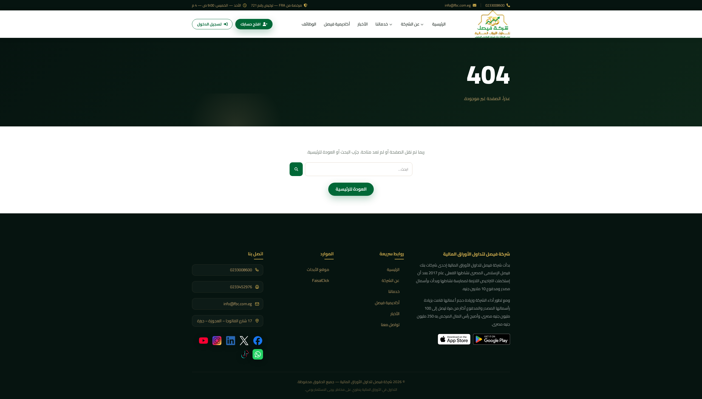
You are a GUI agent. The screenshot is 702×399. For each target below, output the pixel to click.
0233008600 (495, 5)
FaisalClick (320, 280)
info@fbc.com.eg (458, 5)
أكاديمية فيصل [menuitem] (337, 24)
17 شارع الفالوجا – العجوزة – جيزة (224, 321)
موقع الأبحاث (318, 269)
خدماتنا (394, 291)
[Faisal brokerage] (492, 24)
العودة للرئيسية (351, 189)
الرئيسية (393, 269)
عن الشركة (391, 280)
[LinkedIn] (230, 340)
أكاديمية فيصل (387, 302)
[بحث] (296, 169)
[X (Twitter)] (244, 340)
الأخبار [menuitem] (363, 24)
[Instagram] (216, 340)
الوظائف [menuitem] (309, 24)
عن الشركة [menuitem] (410, 24)
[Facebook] (257, 340)
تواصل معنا (390, 324)
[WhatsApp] (257, 354)
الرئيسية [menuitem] (439, 24)
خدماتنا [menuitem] (381, 24)
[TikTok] (244, 354)
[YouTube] (203, 340)
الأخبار (395, 313)
